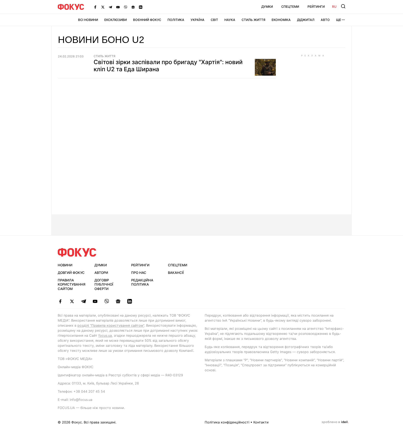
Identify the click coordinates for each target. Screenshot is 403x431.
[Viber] (125, 7)
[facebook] (60, 301)
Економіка (281, 20)
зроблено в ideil (335, 422)
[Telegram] (110, 7)
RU (334, 6)
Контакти (261, 422)
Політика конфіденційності (227, 422)
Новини (65, 265)
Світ (214, 20)
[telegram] (83, 301)
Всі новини (88, 20)
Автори (101, 273)
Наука (229, 20)
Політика (175, 20)
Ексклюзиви (115, 20)
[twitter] (72, 301)
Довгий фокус (71, 273)
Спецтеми (290, 6)
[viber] (106, 301)
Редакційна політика (142, 282)
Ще (338, 20)
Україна (197, 20)
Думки (267, 6)
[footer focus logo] (77, 252)
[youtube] (95, 301)
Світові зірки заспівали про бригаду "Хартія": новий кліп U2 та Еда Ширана (168, 65)
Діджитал (305, 20)
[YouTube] (118, 7)
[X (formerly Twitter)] (103, 7)
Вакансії (176, 273)
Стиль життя (253, 20)
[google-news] (118, 301)
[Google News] (133, 7)
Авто (325, 20)
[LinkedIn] (140, 7)
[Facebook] (95, 7)
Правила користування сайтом (71, 284)
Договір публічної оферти (103, 284)
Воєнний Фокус (147, 20)
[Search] (343, 6)
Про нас (138, 273)
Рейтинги (316, 6)
